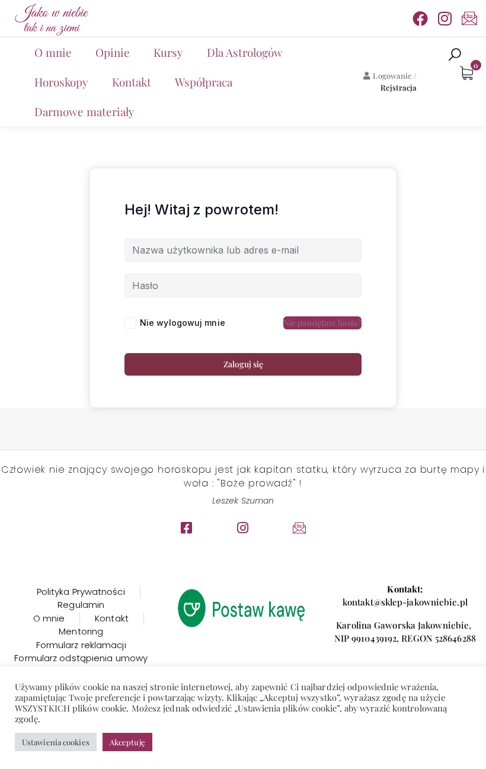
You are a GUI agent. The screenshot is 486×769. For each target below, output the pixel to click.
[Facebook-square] (186, 527)
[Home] (50, 18)
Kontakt (131, 81)
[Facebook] (420, 18)
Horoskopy (61, 81)
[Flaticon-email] (469, 18)
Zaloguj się (243, 364)
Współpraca (203, 81)
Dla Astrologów (245, 52)
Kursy (168, 52)
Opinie (112, 52)
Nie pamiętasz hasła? (322, 322)
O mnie (53, 52)
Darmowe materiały (84, 111)
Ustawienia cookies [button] (55, 742)
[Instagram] (445, 18)
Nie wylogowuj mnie (182, 323)
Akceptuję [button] (127, 742)
